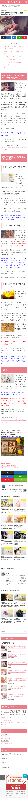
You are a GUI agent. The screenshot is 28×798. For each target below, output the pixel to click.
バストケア (15, 467)
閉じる (25, 775)
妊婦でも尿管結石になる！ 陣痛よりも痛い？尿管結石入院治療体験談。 (17, 696)
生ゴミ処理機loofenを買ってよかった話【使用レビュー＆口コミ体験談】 (17, 647)
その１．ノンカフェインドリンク (13, 56)
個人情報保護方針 (6, 767)
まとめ (5, 67)
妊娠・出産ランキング (6, 738)
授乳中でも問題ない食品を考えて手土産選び (14, 52)
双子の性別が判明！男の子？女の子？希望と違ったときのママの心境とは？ (17, 663)
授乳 (4, 463)
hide (15, 43)
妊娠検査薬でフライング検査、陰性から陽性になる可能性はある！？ (17, 687)
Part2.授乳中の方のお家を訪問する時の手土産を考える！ (14, 47)
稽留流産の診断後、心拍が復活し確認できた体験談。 (17, 655)
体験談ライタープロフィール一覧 (10, 717)
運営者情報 (5, 758)
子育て (8, 463)
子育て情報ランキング (6, 743)
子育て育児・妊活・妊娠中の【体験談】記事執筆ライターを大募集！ (17, 671)
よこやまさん (9, 573)
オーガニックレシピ (7, 467)
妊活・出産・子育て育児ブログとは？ (12, 754)
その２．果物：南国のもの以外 (12, 59)
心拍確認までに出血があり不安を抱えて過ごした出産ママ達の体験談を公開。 (17, 679)
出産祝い (14, 465)
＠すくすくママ (6, 720)
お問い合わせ (5, 762)
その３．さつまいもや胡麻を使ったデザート (14, 63)
